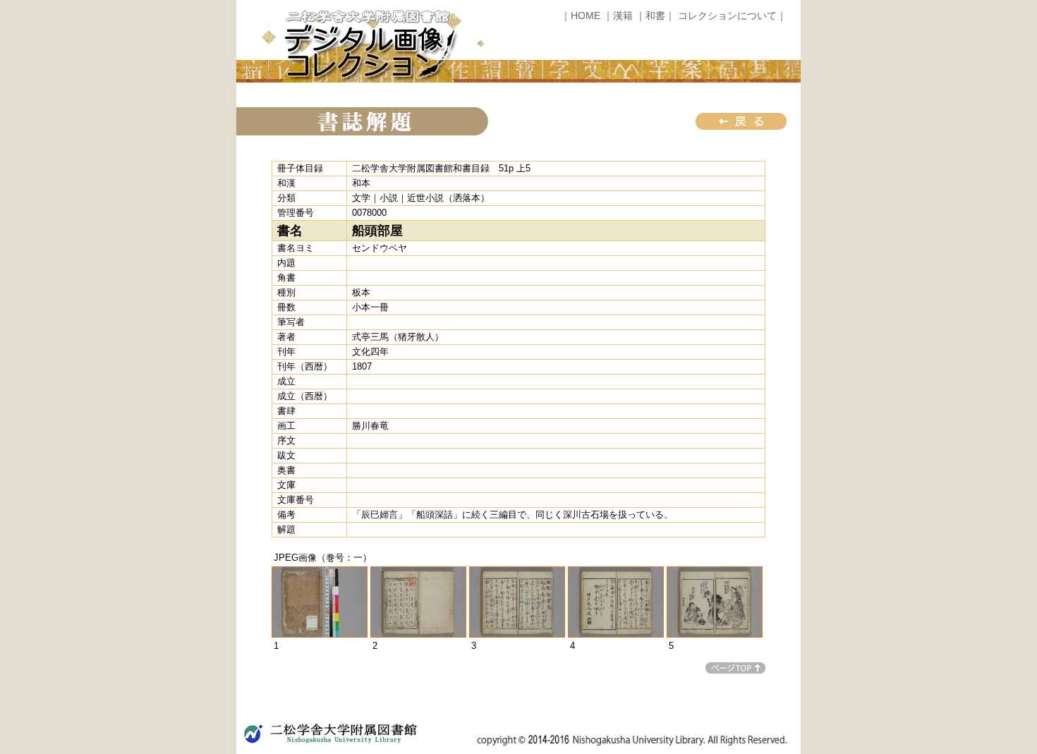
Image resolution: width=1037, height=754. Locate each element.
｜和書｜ (655, 15)
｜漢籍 (618, 15)
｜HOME (580, 15)
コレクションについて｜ (732, 15)
